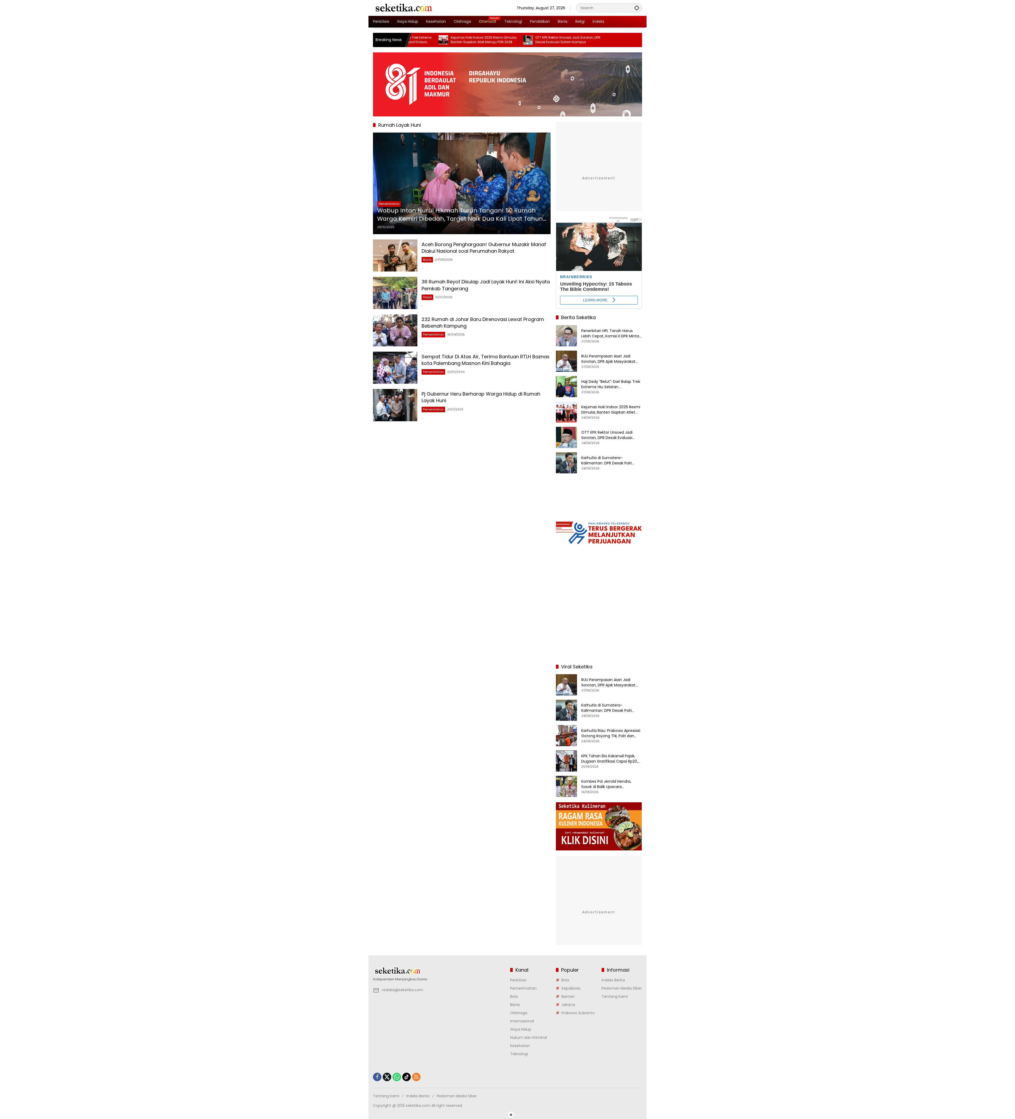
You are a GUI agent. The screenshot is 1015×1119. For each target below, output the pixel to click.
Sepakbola (570, 988)
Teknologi (519, 1054)
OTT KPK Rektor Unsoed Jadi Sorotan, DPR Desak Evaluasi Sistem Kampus (512, 39)
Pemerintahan (389, 204)
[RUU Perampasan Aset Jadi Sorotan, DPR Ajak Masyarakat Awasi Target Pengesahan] (566, 361)
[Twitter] (387, 1077)
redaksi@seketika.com (402, 990)
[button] (636, 7)
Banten (568, 996)
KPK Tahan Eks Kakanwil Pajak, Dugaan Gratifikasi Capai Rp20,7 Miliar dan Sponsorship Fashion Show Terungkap (610, 759)
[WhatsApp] (397, 1077)
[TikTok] (406, 1077)
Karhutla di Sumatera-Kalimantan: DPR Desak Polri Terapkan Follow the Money (606, 460)
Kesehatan (520, 1045)
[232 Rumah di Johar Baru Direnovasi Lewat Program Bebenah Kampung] (395, 330)
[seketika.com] (403, 7)
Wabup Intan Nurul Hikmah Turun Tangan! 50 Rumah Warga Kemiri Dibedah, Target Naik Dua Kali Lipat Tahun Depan (460, 215)
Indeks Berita (613, 980)
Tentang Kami (615, 996)
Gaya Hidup (520, 1029)
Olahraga (518, 1013)
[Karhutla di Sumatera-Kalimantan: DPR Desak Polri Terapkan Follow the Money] (566, 462)
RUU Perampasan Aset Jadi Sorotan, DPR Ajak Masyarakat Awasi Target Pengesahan (608, 359)
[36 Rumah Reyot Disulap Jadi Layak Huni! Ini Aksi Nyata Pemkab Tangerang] (395, 293)
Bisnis (427, 259)
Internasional (522, 1021)
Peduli (427, 297)
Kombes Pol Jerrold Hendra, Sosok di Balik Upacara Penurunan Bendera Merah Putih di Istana (611, 784)
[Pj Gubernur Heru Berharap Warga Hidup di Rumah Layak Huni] (395, 405)
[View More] (439, 971)
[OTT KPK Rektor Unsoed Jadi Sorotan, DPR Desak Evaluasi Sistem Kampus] (472, 40)
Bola (514, 996)
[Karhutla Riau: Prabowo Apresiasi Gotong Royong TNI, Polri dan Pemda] (566, 735)
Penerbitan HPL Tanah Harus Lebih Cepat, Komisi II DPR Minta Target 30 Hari (610, 333)
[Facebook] (377, 1077)
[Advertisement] (599, 625)
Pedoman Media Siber (622, 988)
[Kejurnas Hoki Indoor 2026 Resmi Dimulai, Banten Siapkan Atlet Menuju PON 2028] (566, 412)
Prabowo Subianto (578, 1013)
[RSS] (416, 1077)
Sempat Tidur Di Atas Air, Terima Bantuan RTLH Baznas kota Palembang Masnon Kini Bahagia (486, 359)
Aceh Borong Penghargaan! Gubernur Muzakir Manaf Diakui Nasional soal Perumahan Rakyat (484, 247)
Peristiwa (518, 980)
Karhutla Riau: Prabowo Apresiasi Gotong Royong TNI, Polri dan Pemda (610, 733)
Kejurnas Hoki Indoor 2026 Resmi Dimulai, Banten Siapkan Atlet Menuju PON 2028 (428, 39)
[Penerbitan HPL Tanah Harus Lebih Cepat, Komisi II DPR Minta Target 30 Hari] (566, 335)
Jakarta (568, 1004)
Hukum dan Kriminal (528, 1037)
